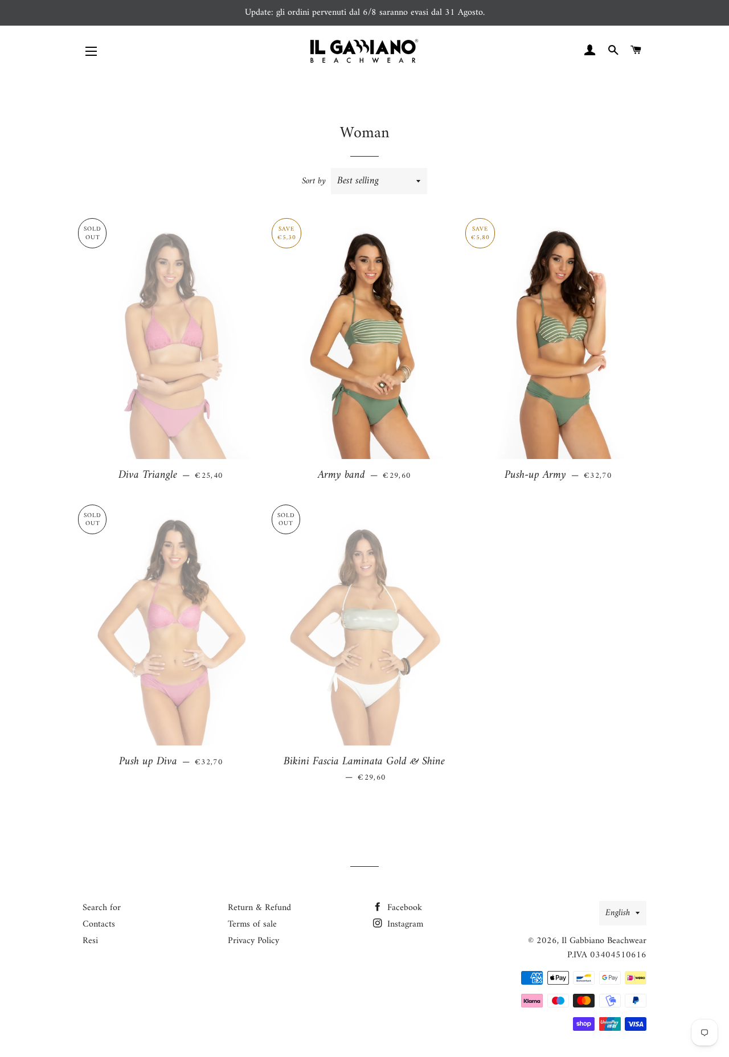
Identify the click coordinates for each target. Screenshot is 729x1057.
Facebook (403, 908)
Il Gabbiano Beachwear (604, 941)
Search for (102, 908)
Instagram (403, 924)
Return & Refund (259, 908)
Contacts (99, 924)
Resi (90, 941)
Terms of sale (252, 924)
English (617, 913)
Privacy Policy (253, 941)
